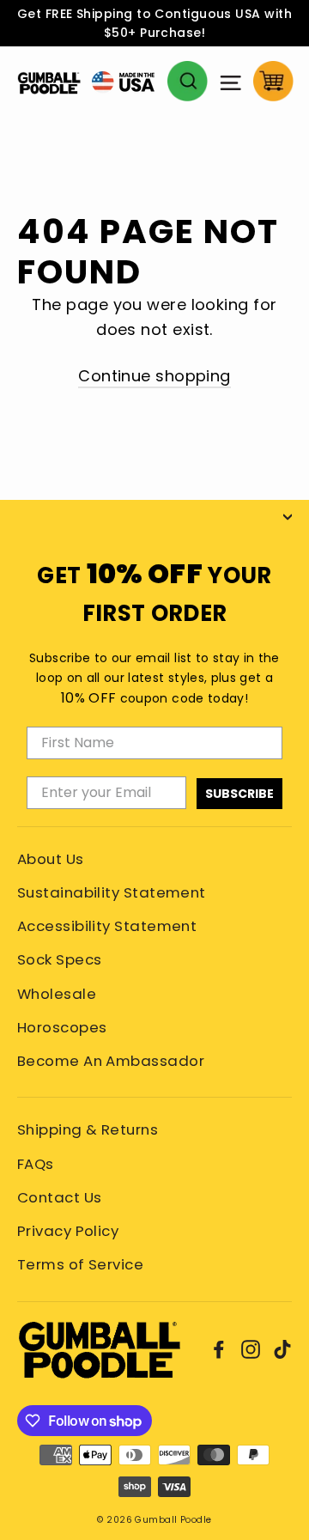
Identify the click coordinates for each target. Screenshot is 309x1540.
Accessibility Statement (107, 926)
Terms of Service (80, 1264)
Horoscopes (62, 1027)
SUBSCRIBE (239, 793)
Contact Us (59, 1197)
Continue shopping (154, 376)
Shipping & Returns (87, 1129)
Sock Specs (59, 959)
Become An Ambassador (110, 1060)
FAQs (35, 1163)
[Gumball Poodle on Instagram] (250, 1348)
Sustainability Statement (111, 892)
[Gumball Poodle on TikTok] (282, 1348)
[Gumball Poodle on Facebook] (218, 1348)
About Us (50, 859)
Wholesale (56, 993)
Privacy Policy (67, 1230)
